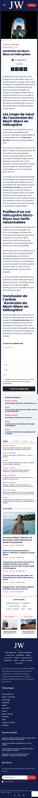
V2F (6, 40)
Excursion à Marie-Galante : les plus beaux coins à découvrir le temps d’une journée (17, 448)
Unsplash (11, 40)
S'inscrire (32, 777)
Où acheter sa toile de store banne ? (18, 418)
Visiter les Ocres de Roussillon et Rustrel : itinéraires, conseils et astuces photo (16, 471)
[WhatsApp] (25, 69)
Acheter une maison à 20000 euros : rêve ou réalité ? (17, 456)
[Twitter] (17, 69)
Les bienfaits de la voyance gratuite (28, 632)
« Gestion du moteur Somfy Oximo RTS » (9, 632)
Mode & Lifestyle (11, 401)
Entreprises (25, 441)
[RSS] (19, 795)
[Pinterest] (21, 69)
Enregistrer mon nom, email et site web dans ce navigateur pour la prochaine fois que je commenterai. (18, 381)
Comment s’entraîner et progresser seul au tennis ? (20, 433)
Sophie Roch (22, 60)
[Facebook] (12, 69)
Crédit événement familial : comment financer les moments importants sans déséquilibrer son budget (19, 501)
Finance (5, 497)
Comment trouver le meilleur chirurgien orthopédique (20, 425)
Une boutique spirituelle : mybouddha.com (21, 403)
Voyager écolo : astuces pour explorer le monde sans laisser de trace (18, 588)
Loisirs (7, 429)
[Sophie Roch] (13, 60)
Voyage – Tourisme (10, 44)
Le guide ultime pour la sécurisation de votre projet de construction (18, 478)
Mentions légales (16, 792)
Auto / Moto (16, 441)
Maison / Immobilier (9, 453)
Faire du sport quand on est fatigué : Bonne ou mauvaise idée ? (21, 410)
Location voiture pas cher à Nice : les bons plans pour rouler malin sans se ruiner (18, 577)
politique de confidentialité (20, 781)
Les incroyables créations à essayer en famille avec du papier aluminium (18, 463)
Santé (7, 407)
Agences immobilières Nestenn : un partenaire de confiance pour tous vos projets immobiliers (19, 493)
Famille (5, 460)
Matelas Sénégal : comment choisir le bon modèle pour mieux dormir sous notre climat (18, 485)
